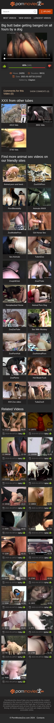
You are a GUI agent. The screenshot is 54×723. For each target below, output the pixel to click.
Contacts (40, 718)
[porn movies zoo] (27, 3)
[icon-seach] (34, 11)
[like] (4, 66)
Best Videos (9, 18)
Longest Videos (42, 18)
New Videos (25, 18)
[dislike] (50, 66)
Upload (47, 11)
